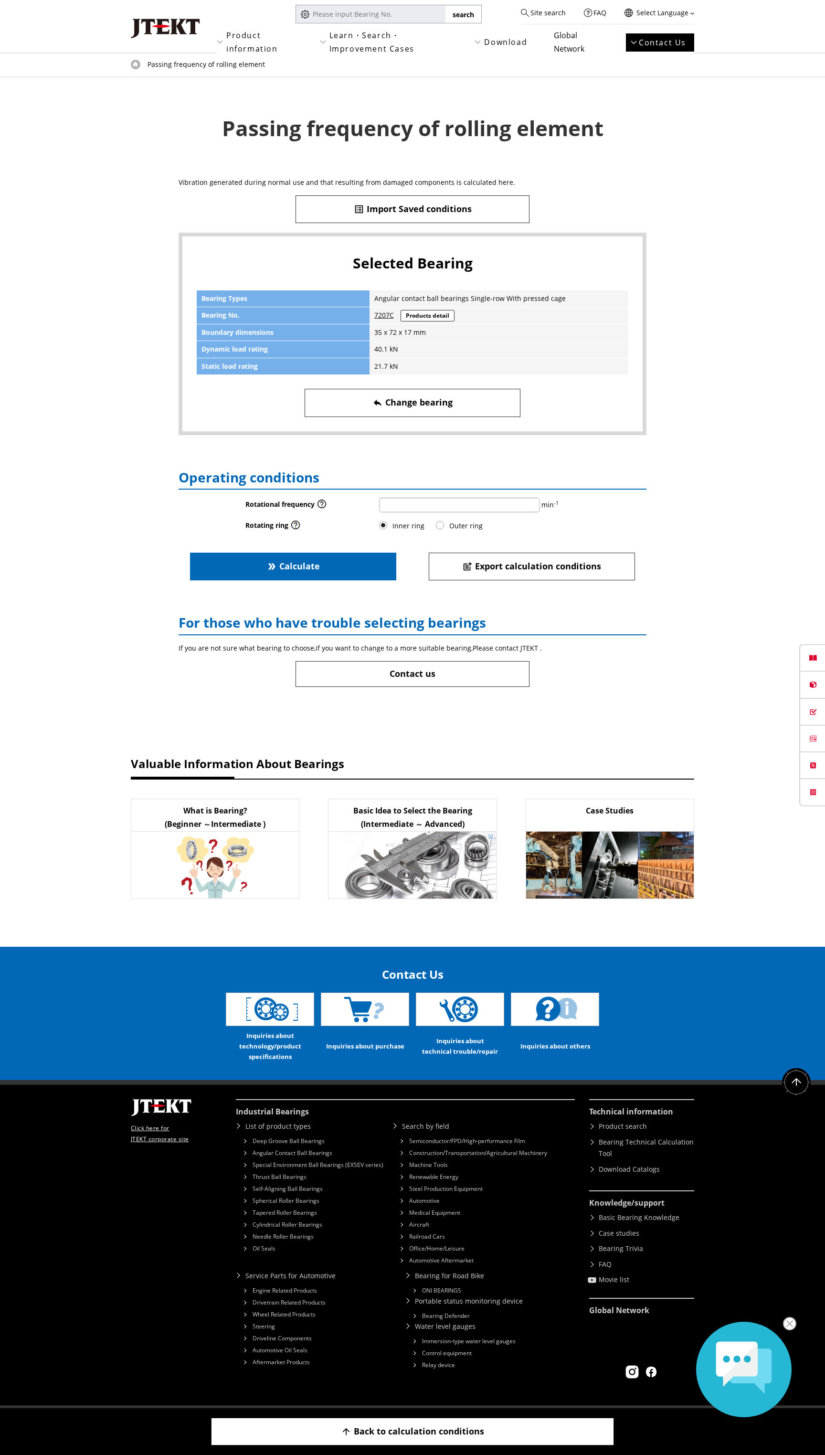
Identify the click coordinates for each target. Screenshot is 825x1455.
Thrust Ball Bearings (280, 1177)
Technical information (631, 1111)
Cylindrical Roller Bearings (287, 1224)
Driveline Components (282, 1338)
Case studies (619, 1233)
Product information (252, 42)
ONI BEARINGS (441, 1290)
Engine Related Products (285, 1290)
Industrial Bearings (272, 1111)
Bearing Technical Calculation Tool (646, 1147)
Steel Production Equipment (446, 1189)
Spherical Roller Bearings (286, 1201)
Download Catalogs (629, 1169)
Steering (264, 1326)
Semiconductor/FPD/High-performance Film (467, 1141)
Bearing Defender (446, 1316)
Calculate (293, 566)
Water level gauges (445, 1326)
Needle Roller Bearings (283, 1236)
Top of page (135, 64)
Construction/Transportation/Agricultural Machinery (478, 1153)
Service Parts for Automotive (290, 1275)
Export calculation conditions (531, 566)
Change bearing (412, 402)
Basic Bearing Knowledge (639, 1217)
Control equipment (447, 1353)
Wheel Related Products (284, 1314)
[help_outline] (322, 506)
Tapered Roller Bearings (285, 1213)
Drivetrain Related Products (289, 1302)
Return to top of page (796, 1082)
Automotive (424, 1201)
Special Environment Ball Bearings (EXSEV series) (318, 1165)
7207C (384, 315)
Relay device (438, 1365)
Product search (623, 1126)
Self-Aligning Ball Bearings (288, 1189)
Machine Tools (428, 1165)
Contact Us (662, 42)
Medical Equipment (434, 1213)
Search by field (425, 1126)
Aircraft (419, 1224)
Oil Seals (264, 1248)
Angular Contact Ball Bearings (292, 1153)
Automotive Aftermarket (441, 1260)
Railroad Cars (427, 1236)
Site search (548, 12)
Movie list (614, 1279)
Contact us (412, 673)
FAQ (599, 12)
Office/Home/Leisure (437, 1248)
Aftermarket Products (281, 1362)
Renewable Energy (433, 1177)
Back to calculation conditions (412, 1431)
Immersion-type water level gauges (469, 1341)
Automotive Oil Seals (280, 1350)
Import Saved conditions (413, 208)
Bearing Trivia (621, 1248)
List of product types (278, 1126)
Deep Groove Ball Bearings (289, 1141)
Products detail (427, 315)
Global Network (569, 42)
